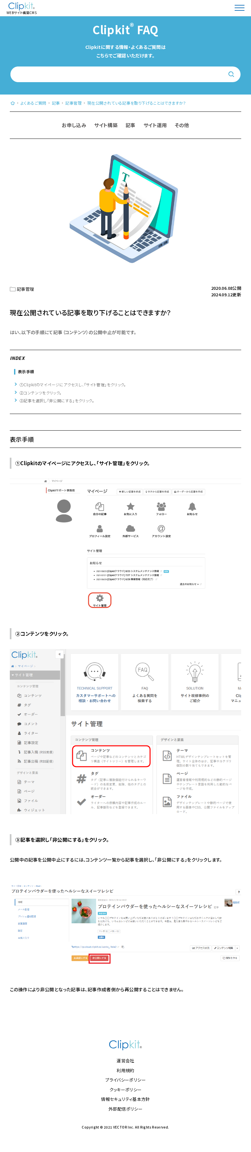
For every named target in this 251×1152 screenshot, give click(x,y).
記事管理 (25, 289)
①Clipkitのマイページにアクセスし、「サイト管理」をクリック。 (73, 384)
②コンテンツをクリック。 (41, 392)
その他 (182, 125)
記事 (131, 125)
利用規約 (125, 1070)
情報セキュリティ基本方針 (125, 1099)
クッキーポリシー (125, 1089)
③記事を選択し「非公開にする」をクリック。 (57, 400)
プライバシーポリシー (125, 1080)
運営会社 (125, 1060)
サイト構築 (106, 125)
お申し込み (74, 125)
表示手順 (26, 371)
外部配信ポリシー (125, 1109)
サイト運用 (155, 125)
